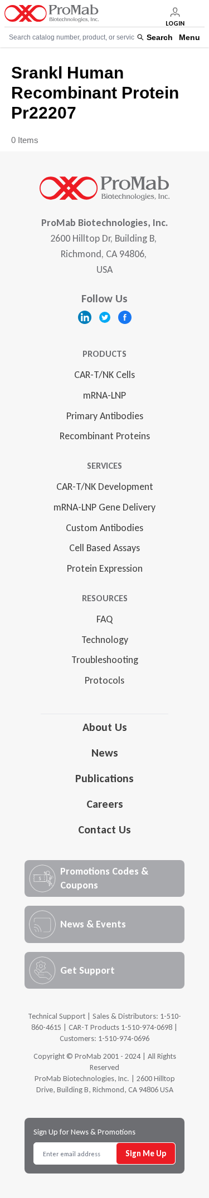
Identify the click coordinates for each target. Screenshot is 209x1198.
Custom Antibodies (104, 528)
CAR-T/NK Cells (104, 375)
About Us (104, 727)
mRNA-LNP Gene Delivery (104, 507)
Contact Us (104, 829)
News (104, 752)
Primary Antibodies (104, 416)
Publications (104, 778)
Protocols (104, 680)
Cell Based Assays (104, 548)
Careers (104, 804)
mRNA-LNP (104, 395)
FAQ (104, 619)
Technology (104, 640)
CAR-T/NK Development (104, 486)
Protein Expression (105, 568)
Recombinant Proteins (105, 436)
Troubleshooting (104, 660)
